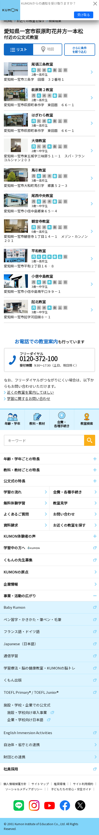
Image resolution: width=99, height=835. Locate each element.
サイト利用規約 (83, 784)
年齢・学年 (12, 423)
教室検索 (86, 423)
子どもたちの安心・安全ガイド (71, 789)
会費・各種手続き (62, 424)
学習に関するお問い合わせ (28, 398)
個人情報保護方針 (14, 784)
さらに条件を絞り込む (79, 50)
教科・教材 (37, 423)
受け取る (83, 15)
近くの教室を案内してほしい (30, 392)
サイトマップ (40, 784)
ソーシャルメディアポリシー (24, 789)
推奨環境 (59, 784)
